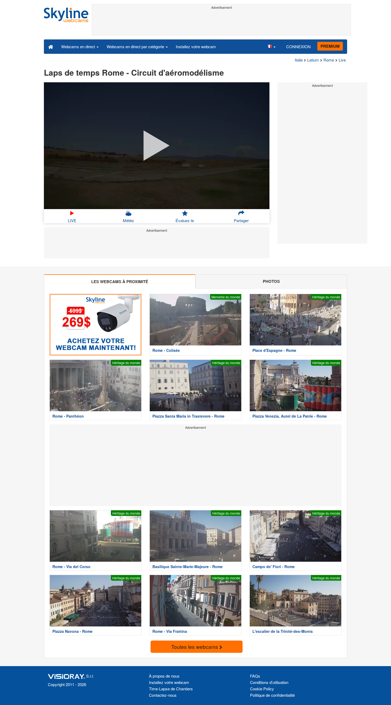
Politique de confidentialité (272, 695)
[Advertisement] (221, 23)
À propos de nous (164, 676)
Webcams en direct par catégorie (136, 46)
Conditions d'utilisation (269, 682)
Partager (241, 220)
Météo (128, 220)
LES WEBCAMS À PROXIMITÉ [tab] (119, 281)
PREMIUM (330, 46)
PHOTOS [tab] (271, 281)
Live (342, 60)
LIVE (72, 220)
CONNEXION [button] (298, 46)
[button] (271, 46)
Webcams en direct (78, 46)
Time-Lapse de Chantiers (171, 688)
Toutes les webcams (195, 646)
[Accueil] (50, 46)
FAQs (255, 676)
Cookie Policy (262, 688)
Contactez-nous (163, 695)
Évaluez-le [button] (185, 220)
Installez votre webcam (196, 46)
